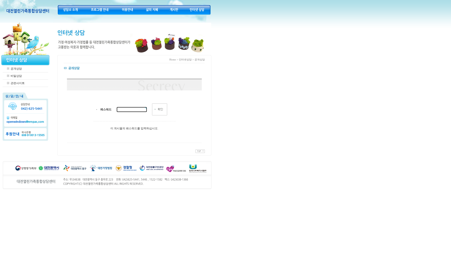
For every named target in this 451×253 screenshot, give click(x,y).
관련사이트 (18, 83)
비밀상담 (16, 76)
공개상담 (16, 68)
